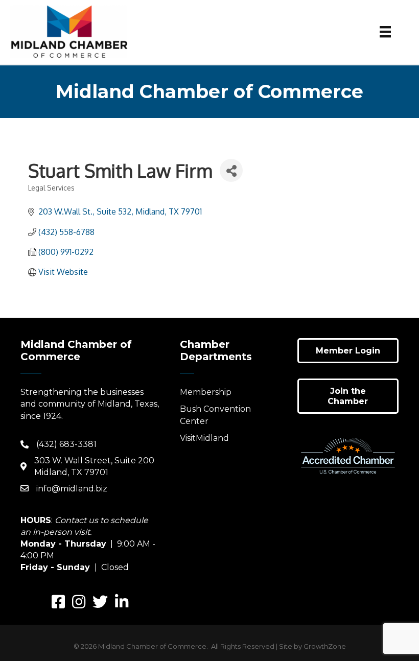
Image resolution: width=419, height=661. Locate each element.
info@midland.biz (71, 488)
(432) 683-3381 (66, 444)
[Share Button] (231, 170)
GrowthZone (325, 646)
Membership (205, 392)
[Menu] (385, 31)
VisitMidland (204, 438)
